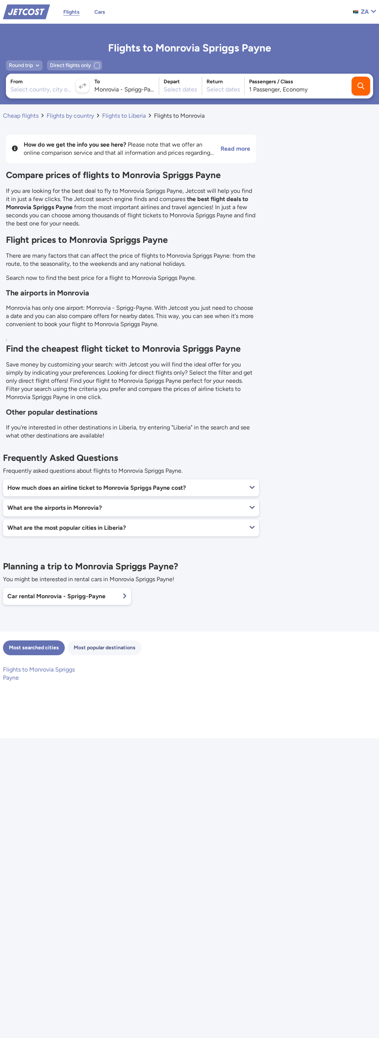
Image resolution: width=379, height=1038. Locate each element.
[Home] (26, 11)
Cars (99, 12)
